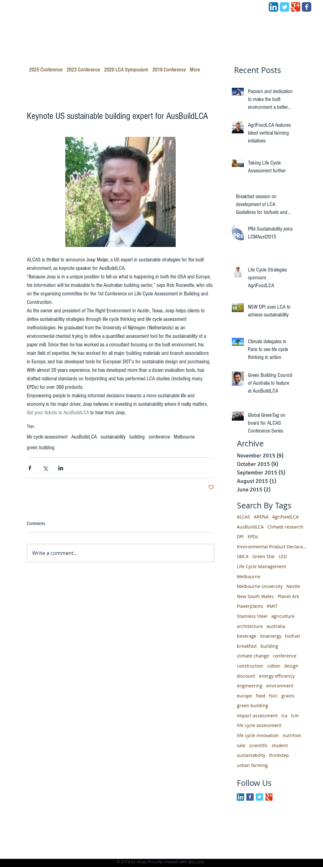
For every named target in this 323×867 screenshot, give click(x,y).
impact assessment (257, 716)
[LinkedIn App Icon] (273, 7)
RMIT (272, 606)
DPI (240, 537)
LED (283, 556)
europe (244, 696)
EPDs (253, 537)
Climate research (285, 527)
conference (159, 437)
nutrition (292, 735)
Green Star (263, 556)
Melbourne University (260, 586)
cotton (273, 666)
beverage (246, 636)
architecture (250, 626)
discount (246, 676)
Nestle (293, 586)
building (137, 437)
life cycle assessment (47, 437)
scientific (258, 745)
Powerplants (250, 606)
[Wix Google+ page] (295, 7)
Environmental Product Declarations (271, 547)
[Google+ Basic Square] (269, 797)
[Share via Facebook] (30, 468)
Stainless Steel (252, 616)
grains (288, 696)
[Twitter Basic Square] (259, 797)
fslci (273, 696)
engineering (249, 686)
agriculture (283, 616)
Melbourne (184, 437)
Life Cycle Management (261, 566)
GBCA (243, 556)
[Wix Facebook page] (306, 7)
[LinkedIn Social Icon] (240, 797)
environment (279, 686)
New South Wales (255, 596)
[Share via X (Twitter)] (45, 468)
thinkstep (279, 755)
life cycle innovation (258, 735)
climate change (253, 656)
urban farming (252, 765)
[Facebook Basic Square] (250, 797)
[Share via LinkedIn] (61, 468)
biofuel (292, 636)
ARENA (261, 517)
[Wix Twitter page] (284, 7)
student (280, 745)
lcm (295, 716)
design (291, 666)
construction (250, 666)
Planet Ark (288, 596)
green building (41, 447)
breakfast (247, 646)
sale (241, 745)
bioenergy (270, 636)
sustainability (113, 437)
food (260, 696)
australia (276, 626)
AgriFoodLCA (285, 517)
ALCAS (243, 517)
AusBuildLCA (84, 437)
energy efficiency (277, 676)
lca (284, 716)
